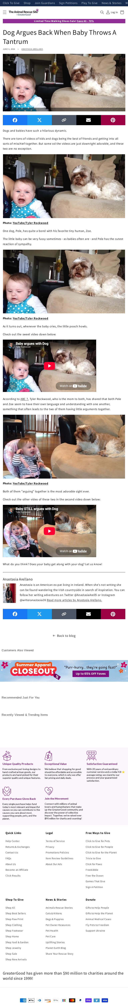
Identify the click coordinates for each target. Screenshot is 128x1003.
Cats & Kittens (54, 913)
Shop (27, 3)
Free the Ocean (94, 875)
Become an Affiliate (17, 869)
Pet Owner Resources (58, 925)
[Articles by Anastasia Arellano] (9, 592)
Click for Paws (94, 864)
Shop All (10, 907)
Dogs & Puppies (55, 919)
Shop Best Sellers (16, 913)
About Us (11, 864)
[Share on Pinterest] (113, 120)
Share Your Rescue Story (60, 953)
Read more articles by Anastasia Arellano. (74, 600)
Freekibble (92, 869)
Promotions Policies (57, 852)
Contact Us (12, 852)
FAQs (8, 858)
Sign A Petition (94, 887)
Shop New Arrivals (16, 959)
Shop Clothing (14, 925)
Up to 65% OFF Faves (91, 674)
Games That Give (95, 881)
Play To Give (90, 3)
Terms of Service (55, 841)
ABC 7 (24, 399)
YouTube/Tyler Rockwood (30, 223)
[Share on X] (39, 120)
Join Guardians (45, 3)
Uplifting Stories (55, 942)
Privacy (50, 846)
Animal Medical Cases (98, 919)
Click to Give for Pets (98, 841)
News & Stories (111, 3)
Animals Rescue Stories (59, 907)
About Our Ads (54, 864)
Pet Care (51, 936)
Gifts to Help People (97, 907)
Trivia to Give (93, 858)
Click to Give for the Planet (101, 852)
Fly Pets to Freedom (97, 925)
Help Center (13, 841)
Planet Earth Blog (56, 947)
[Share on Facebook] (15, 120)
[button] (4, 12)
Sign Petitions (68, 3)
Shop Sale (11, 953)
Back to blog (66, 635)
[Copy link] (64, 120)
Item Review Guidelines (59, 858)
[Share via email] (88, 120)
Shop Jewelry (13, 947)
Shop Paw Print (14, 919)
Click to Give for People (99, 846)
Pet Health (52, 930)
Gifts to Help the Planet (99, 913)
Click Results (13, 875)
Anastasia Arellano (32, 49)
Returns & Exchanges (18, 846)
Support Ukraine (95, 930)
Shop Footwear (14, 930)
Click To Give (11, 3)
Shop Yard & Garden (17, 942)
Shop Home (12, 936)
